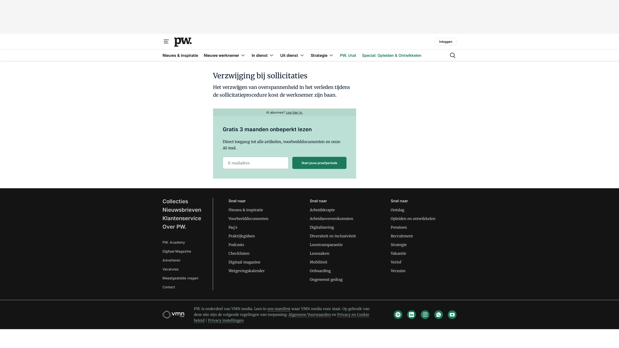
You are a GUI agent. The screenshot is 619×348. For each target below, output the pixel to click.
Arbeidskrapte (322, 210)
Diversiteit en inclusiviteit (333, 236)
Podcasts (236, 244)
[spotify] (398, 314)
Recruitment (402, 236)
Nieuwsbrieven (181, 210)
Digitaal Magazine (176, 251)
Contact (168, 287)
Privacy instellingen (226, 320)
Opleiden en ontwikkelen (413, 218)
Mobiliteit (318, 262)
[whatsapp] (438, 314)
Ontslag (397, 210)
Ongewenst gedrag (326, 279)
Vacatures (170, 269)
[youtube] (452, 314)
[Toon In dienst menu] (271, 55)
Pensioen (399, 227)
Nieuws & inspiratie (245, 210)
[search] (453, 55)
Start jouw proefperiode (319, 163)
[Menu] (166, 41)
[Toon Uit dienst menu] (302, 55)
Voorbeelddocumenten (248, 218)
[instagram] (425, 314)
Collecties (175, 201)
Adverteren (171, 260)
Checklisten (239, 253)
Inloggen (445, 42)
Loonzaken (319, 253)
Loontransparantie (326, 244)
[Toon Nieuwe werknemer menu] (243, 55)
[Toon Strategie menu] (331, 55)
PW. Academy (173, 242)
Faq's (232, 227)
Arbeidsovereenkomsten (331, 218)
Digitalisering (322, 227)
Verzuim (398, 270)
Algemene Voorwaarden (309, 314)
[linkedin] (411, 314)
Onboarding (320, 270)
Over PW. (174, 227)
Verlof (396, 262)
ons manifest (278, 308)
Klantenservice (181, 218)
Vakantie (398, 253)
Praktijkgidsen (241, 236)
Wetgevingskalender (246, 270)
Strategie (399, 244)
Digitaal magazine (244, 262)
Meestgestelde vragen (180, 278)
